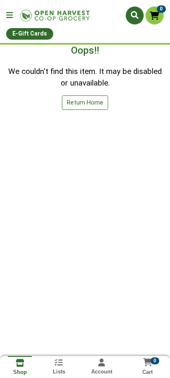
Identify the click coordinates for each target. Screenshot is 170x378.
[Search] (135, 15)
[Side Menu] (9, 15)
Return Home (85, 102)
